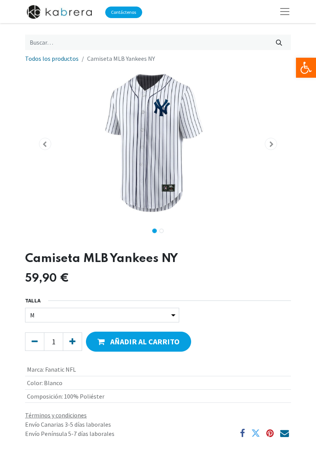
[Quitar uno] (34, 341)
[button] (45, 144)
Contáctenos (123, 12)
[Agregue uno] (72, 341)
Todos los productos (52, 58)
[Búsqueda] (279, 42)
